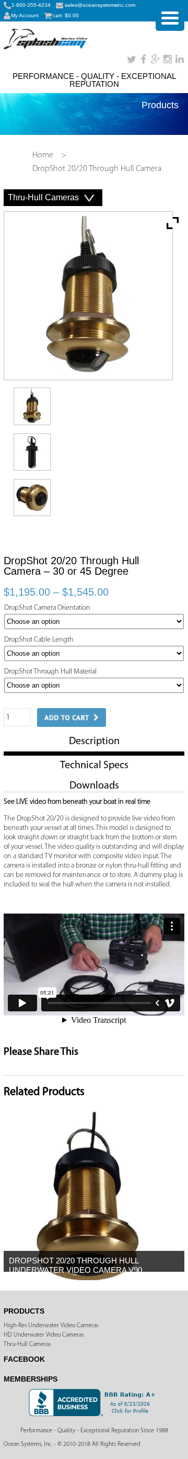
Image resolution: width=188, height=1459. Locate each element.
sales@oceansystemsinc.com (100, 5)
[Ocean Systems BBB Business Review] (94, 1414)
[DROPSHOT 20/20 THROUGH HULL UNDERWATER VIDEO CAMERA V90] (87, 1278)
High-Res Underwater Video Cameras (51, 1326)
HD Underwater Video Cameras (44, 1335)
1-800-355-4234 (31, 5)
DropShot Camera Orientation (47, 608)
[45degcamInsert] (35, 474)
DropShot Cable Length (39, 640)
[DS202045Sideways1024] (35, 519)
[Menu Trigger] (170, 16)
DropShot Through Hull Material (50, 672)
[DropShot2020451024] (35, 428)
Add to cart (71, 717)
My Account (25, 15)
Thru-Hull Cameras (27, 1344)
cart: (66, 15)
